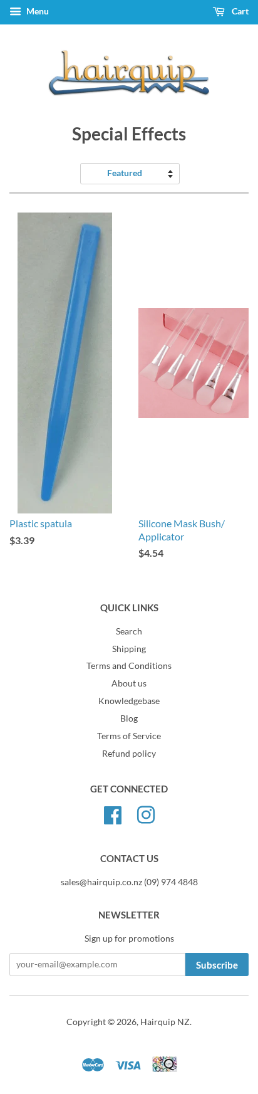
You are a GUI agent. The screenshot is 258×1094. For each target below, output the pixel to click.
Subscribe (217, 964)
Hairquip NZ (165, 1022)
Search (129, 631)
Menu (36, 11)
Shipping (129, 649)
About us (129, 683)
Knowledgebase (129, 701)
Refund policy (129, 754)
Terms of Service (129, 736)
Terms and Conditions (129, 666)
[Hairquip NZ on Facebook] (112, 813)
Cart (239, 11)
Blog (129, 718)
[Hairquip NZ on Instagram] (146, 813)
